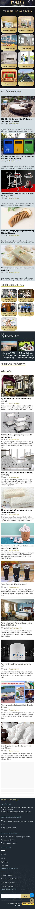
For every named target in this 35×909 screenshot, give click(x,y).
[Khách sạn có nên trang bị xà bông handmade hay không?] (18, 255)
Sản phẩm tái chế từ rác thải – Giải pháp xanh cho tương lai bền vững (17, 547)
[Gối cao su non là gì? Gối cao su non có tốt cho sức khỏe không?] (17, 497)
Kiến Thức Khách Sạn (16, 628)
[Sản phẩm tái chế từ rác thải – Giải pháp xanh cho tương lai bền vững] (17, 533)
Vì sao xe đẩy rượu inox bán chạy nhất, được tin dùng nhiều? (17, 194)
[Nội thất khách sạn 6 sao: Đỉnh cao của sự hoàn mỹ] (17, 386)
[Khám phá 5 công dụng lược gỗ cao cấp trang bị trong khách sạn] (18, 218)
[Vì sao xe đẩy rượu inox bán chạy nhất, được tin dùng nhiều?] (18, 181)
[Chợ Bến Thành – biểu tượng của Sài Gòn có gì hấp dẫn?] (13, 346)
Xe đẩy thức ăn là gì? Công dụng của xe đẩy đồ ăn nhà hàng (16, 436)
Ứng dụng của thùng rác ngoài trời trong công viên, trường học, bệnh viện (17, 157)
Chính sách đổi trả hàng (8, 882)
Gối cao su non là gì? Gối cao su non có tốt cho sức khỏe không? (16, 511)
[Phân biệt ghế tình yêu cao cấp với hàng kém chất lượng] (17, 460)
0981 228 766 (13, 828)
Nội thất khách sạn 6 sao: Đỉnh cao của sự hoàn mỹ (16, 399)
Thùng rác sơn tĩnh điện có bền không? (14, 584)
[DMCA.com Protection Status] (28, 903)
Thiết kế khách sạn (14, 404)
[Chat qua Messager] (32, 895)
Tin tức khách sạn (14, 124)
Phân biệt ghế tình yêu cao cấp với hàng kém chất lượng (17, 473)
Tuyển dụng (4, 862)
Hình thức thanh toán (7, 875)
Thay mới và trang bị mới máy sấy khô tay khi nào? (16, 665)
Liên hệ (3, 858)
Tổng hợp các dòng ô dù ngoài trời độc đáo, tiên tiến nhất (17, 706)
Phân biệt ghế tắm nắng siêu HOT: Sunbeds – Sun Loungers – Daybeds (17, 120)
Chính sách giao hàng (7, 886)
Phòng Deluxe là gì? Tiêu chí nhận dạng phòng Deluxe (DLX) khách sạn (16, 624)
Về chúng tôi (6, 848)
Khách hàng (4, 865)
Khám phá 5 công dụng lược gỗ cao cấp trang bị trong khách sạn (17, 232)
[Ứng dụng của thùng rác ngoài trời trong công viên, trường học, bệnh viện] (18, 144)
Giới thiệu (3, 854)
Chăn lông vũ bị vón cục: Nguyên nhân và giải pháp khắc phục (16, 747)
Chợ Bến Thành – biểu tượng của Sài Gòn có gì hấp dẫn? (13, 355)
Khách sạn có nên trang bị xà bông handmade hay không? (17, 269)
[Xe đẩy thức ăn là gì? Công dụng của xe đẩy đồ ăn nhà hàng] (17, 422)
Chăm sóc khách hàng (9, 868)
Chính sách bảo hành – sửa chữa (10, 879)
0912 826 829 (13, 843)
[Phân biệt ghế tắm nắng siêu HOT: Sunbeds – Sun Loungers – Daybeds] (18, 106)
